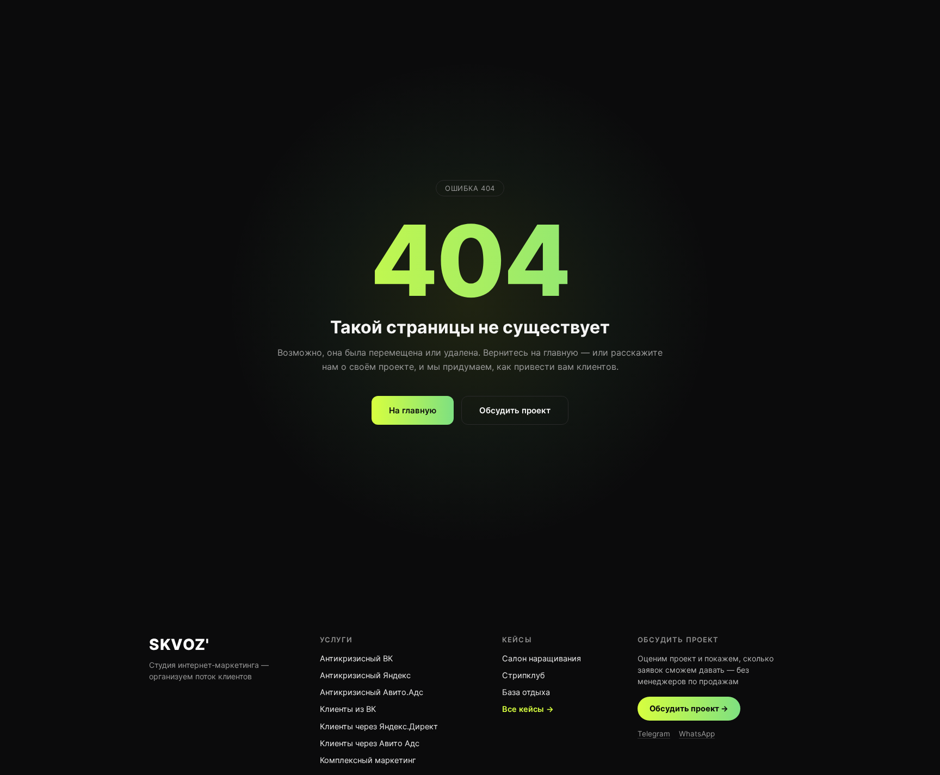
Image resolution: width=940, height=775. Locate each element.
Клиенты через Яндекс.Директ (379, 726)
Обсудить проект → (689, 709)
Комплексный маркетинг (368, 760)
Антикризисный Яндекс (365, 675)
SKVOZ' (179, 644)
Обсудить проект (515, 410)
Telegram (654, 733)
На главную (412, 410)
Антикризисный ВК (356, 659)
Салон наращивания (541, 659)
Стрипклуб (523, 675)
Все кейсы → (528, 709)
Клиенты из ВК (348, 709)
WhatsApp (697, 733)
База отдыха (526, 692)
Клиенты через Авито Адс (369, 743)
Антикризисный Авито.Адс (371, 692)
